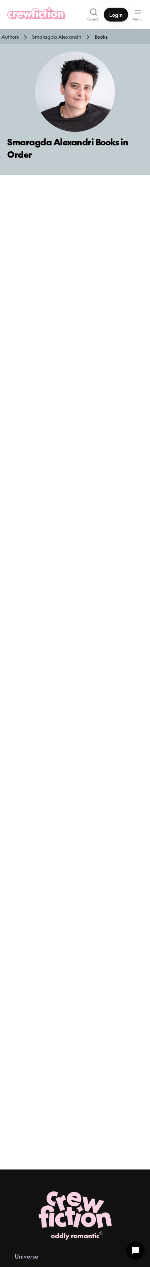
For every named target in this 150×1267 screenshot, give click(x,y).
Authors (10, 36)
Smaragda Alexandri (56, 36)
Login (116, 14)
